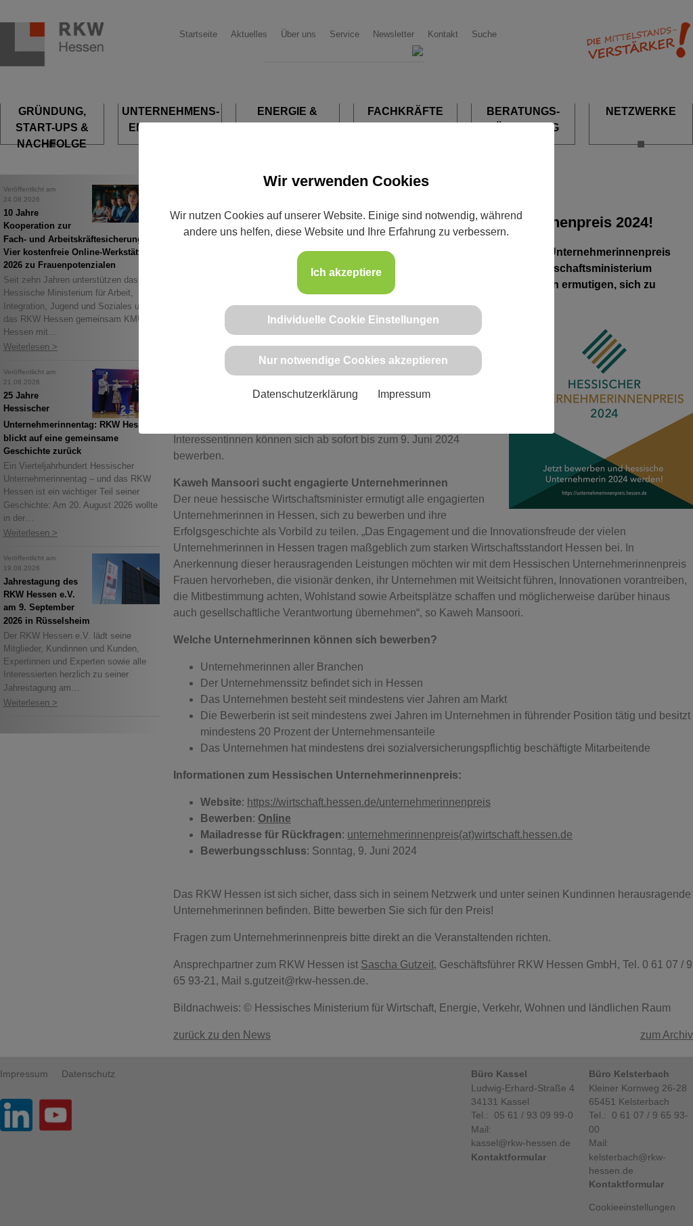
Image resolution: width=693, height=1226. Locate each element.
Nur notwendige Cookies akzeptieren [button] (353, 360)
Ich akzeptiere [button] (346, 272)
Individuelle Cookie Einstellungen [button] (353, 319)
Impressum (404, 394)
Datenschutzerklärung (305, 394)
